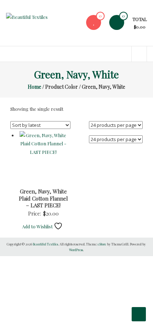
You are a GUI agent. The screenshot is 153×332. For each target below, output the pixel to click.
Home (34, 86)
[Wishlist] (93, 22)
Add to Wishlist (38, 226)
